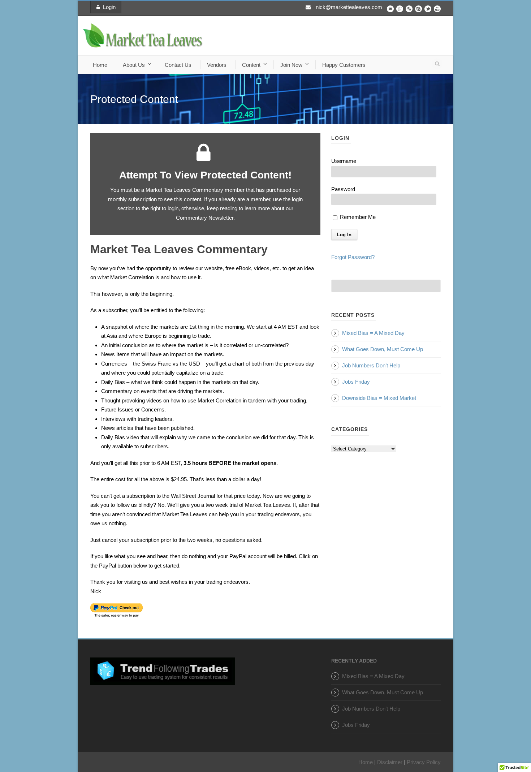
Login (109, 7)
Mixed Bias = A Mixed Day (373, 333)
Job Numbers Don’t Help (371, 365)
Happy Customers (344, 65)
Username (343, 161)
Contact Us (178, 65)
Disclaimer (389, 762)
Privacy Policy (424, 762)
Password (343, 189)
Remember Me (357, 217)
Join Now (291, 65)
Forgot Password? (353, 257)
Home (100, 65)
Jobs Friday (356, 382)
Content (251, 65)
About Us (134, 65)
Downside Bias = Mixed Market (379, 398)
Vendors (216, 65)
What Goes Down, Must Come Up (382, 349)
